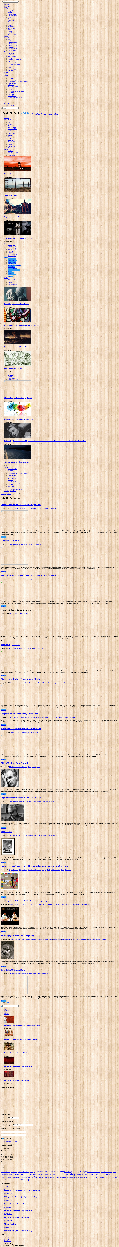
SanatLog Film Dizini (10, 99)
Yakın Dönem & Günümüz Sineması (18, 81)
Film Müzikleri (12, 58)
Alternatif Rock (12, 53)
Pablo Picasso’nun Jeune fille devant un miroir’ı (21, 325)
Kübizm (10, 282)
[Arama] (1, 108)
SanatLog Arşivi (5, 1118)
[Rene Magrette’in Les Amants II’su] (17, 300)
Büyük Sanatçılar (12, 281)
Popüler (6, 1010)
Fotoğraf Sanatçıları (13, 152)
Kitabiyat (6, 37)
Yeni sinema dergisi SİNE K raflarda (17, 462)
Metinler (10, 66)
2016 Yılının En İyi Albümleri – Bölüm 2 (18, 419)
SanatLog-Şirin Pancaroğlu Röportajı (17, 935)
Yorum (6, 1012)
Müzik (6, 52)
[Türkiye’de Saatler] (17, 192)
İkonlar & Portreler (13, 86)
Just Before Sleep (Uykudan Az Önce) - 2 (18, 238)
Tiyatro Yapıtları (12, 50)
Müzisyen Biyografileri (14, 64)
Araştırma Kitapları (13, 41)
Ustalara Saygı (12, 34)
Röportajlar (11, 67)
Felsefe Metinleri (12, 45)
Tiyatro (53, 1177)
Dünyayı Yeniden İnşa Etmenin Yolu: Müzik (20, 679)
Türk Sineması (12, 80)
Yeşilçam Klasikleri (13, 83)
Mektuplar (10, 26)
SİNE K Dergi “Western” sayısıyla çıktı (18, 398)
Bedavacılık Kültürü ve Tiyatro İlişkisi (18, 1066)
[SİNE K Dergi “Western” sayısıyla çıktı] (17, 394)
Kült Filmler (11, 94)
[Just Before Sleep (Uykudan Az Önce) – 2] (17, 235)
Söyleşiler (10, 78)
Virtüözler (10, 70)
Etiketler (6, 1014)
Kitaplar (10, 22)
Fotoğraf (6, 36)
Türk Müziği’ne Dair (10, 644)
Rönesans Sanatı (12, 284)
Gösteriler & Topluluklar (14, 59)
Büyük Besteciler (12, 55)
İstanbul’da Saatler (11, 174)
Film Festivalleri (12, 89)
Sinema (6, 75)
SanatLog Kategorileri (7, 1125)
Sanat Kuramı (11, 378)
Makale (10, 23)
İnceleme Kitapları (13, 42)
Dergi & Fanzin (12, 14)
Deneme (10, 12)
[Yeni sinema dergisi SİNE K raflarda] (17, 459)
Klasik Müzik (11, 61)
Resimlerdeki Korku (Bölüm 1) (15, 368)
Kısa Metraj (11, 92)
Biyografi (10, 11)
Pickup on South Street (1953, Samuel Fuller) (20, 1039)
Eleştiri (9, 17)
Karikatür (10, 376)
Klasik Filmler (12, 96)
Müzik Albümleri (12, 63)
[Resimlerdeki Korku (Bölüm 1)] (17, 365)
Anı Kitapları (11, 39)
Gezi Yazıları (11, 19)
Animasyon (11, 85)
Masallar (10, 25)
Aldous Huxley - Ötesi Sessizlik (14, 763)
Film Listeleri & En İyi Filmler (16, 91)
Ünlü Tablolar (11, 279)
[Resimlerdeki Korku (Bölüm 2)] (17, 343)
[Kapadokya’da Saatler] (17, 213)
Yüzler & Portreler (13, 155)
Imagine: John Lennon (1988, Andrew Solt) (20, 713)
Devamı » (3, 537)
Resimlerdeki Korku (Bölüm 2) (15, 347)
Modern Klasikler (12, 77)
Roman (10, 31)
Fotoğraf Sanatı (12, 154)
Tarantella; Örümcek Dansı (13, 970)
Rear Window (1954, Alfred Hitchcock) (18, 1080)
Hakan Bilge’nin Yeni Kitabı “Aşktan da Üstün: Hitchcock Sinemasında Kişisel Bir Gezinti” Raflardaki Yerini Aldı (45, 441)
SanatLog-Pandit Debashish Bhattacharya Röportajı (24, 901)
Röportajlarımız (77, 904)
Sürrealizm (11, 285)
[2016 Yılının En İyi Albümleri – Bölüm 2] (17, 416)
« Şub (2, 1163)
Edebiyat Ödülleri (12, 15)
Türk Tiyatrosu (70, 1177)
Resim (6, 72)
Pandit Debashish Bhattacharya (56, 904)
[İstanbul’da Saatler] (17, 170)
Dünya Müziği (12, 56)
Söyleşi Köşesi (12, 33)
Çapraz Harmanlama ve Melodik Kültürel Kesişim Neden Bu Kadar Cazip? (35, 866)
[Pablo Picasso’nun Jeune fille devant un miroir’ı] (17, 322)
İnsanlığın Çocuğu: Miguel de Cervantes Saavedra (22, 1025)
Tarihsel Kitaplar (12, 48)
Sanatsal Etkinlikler (13, 379)
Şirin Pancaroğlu (15, 939)
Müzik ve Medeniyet (10, 541)
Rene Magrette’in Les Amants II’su (16, 304)
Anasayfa (6, 4)
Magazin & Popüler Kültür (15, 97)
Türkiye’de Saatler (11, 195)
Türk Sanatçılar (12, 69)
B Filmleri (10, 88)
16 (107, 939)
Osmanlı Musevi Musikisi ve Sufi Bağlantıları (21, 504)
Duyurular (10, 375)
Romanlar (10, 47)
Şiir (9, 9)
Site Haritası (7, 1241)
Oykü (9, 30)
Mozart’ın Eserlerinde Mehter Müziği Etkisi (21, 728)
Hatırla (9, 1138)
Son (5, 1009)
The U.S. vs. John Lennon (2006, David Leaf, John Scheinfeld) (28, 575)
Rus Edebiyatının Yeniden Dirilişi (16, 1053)
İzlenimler (10, 151)
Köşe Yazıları (11, 20)
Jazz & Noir (6, 831)
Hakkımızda (7, 6)
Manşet (30, 508)
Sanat (5, 74)
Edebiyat (6, 8)
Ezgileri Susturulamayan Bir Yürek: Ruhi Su (21, 798)
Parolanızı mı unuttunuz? (11, 1141)
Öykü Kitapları (12, 44)
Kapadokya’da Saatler (12, 217)
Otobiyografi (11, 28)
